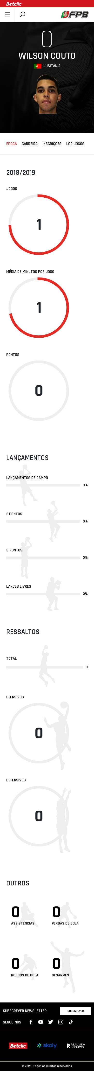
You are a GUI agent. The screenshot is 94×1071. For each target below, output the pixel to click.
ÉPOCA (11, 144)
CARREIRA (30, 144)
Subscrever (75, 1011)
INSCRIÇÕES (51, 144)
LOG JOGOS (75, 144)
